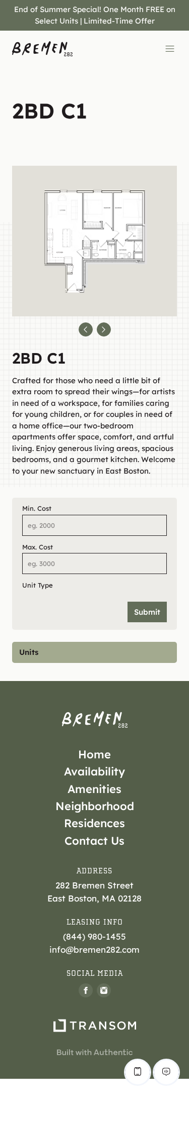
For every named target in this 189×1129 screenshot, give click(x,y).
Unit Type (37, 585)
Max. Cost (37, 547)
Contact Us (94, 841)
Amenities (94, 789)
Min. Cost (36, 508)
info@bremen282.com (94, 949)
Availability (94, 771)
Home (94, 754)
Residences (94, 823)
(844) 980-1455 (94, 936)
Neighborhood (94, 806)
